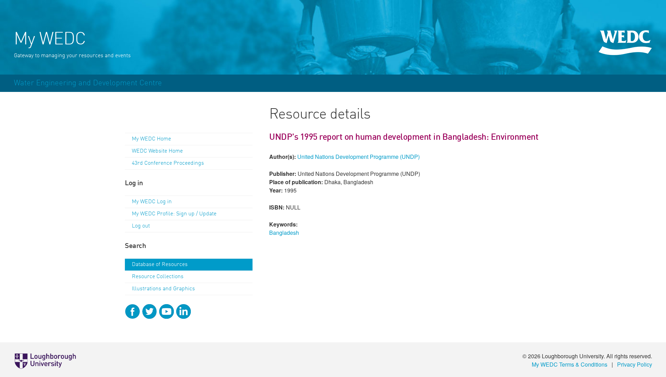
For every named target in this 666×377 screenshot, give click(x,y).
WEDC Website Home (157, 151)
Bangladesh (284, 233)
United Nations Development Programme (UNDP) (358, 157)
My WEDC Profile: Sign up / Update (174, 214)
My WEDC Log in (152, 202)
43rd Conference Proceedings (168, 163)
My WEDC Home (151, 139)
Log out (141, 226)
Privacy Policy (634, 364)
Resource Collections (157, 277)
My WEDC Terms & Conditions (569, 364)
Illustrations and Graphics (163, 289)
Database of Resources (160, 264)
